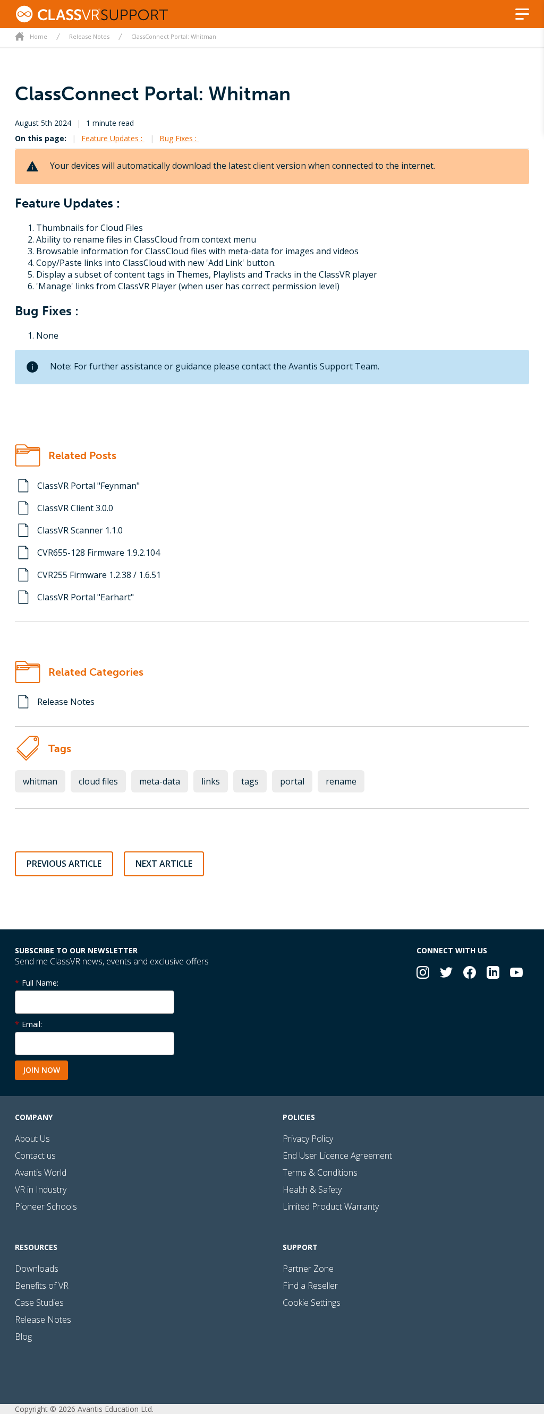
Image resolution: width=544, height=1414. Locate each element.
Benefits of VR (42, 1285)
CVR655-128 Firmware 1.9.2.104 (98, 552)
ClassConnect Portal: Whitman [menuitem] (173, 36)
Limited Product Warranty (331, 1206)
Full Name (39, 983)
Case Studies (39, 1302)
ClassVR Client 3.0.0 (75, 508)
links (210, 781)
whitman (40, 781)
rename (341, 781)
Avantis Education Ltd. (116, 1409)
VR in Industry (40, 1189)
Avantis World (40, 1172)
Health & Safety (312, 1189)
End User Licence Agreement (337, 1155)
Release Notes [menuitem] (89, 36)
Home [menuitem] (38, 36)
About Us (32, 1138)
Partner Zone (308, 1268)
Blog (23, 1336)
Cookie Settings (312, 1302)
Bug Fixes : (179, 138)
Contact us (35, 1155)
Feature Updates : (112, 138)
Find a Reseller (310, 1285)
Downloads (36, 1268)
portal (292, 781)
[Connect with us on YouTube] (516, 973)
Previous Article (64, 863)
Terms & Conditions (320, 1172)
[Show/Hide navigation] (522, 14)
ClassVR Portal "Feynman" (88, 486)
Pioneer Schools (46, 1206)
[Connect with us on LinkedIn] (493, 973)
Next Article (163, 863)
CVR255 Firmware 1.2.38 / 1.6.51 (99, 575)
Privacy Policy (308, 1138)
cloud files (98, 781)
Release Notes (66, 702)
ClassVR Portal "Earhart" (85, 597)
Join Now (41, 1070)
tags (250, 781)
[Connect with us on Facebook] (469, 973)
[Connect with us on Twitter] (446, 973)
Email (31, 1024)
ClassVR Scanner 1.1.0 (80, 530)
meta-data (159, 781)
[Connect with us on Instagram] (422, 973)
